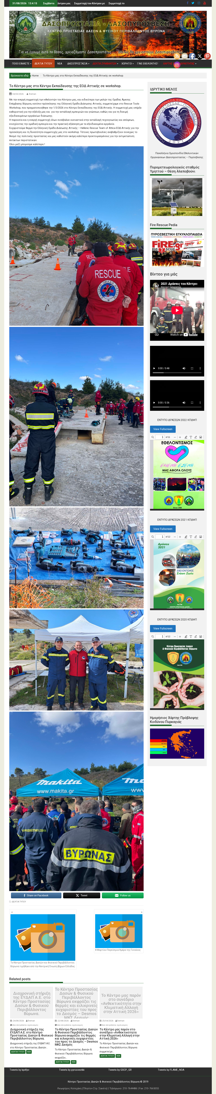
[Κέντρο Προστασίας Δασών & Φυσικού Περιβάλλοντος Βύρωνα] (108, 57)
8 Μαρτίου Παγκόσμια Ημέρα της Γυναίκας (118, 950)
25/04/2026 (107, 1021)
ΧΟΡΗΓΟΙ (127, 63)
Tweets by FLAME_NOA (171, 1069)
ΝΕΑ (59, 63)
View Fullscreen (162, 429)
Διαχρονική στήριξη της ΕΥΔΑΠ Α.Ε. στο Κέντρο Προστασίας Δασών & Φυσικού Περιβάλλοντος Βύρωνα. (31, 1003)
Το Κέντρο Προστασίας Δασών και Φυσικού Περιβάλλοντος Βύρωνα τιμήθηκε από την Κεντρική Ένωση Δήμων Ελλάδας (42, 964)
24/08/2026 (18, 1021)
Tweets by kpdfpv (19, 1069)
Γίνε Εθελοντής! (147, 63)
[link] (76, 128)
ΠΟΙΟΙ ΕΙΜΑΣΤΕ (20, 63)
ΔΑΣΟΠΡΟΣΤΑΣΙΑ (77, 63)
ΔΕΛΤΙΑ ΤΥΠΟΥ (43, 63)
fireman (32, 94)
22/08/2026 (63, 1021)
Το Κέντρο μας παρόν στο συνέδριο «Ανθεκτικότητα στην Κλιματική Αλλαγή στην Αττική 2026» (121, 1003)
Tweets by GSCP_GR (120, 1069)
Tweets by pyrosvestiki (71, 1069)
